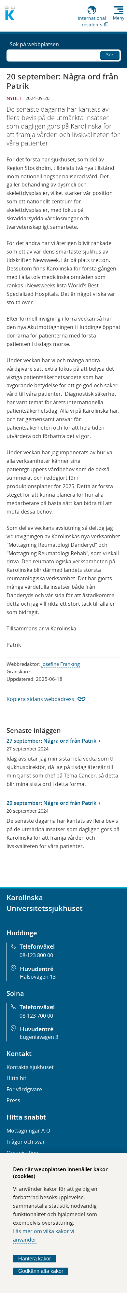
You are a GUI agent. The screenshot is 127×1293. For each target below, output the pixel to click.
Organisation (22, 1152)
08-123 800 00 (36, 955)
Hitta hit (16, 1078)
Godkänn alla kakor (40, 1271)
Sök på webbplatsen (34, 44)
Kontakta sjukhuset (30, 1067)
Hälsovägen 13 (38, 976)
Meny (118, 18)
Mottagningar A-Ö (28, 1130)
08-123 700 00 (36, 1015)
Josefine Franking (60, 664)
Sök (110, 54)
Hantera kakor (34, 1258)
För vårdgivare (24, 1089)
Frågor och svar (26, 1141)
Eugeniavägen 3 (39, 1036)
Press (13, 1100)
